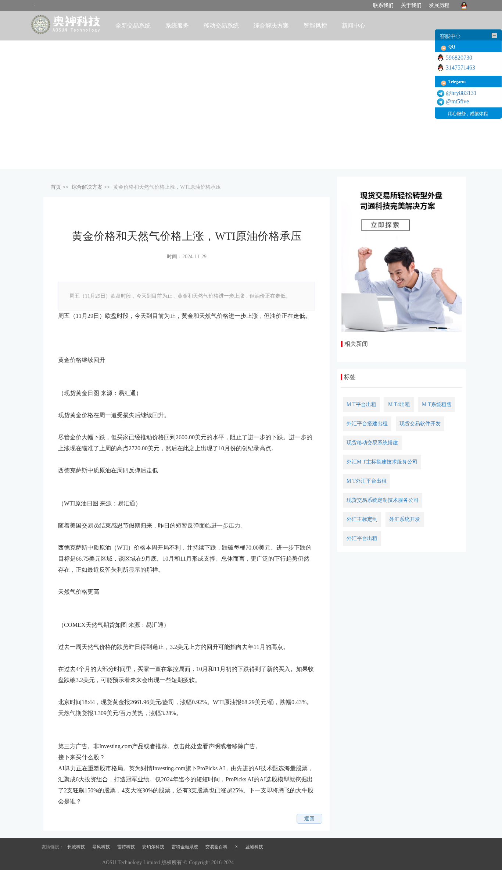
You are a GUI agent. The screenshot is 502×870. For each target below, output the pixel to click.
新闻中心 (353, 25)
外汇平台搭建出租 (367, 423)
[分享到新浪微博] (78, 818)
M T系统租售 (437, 404)
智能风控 (315, 25)
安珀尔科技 (153, 846)
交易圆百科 (216, 846)
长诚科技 (76, 846)
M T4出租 (399, 404)
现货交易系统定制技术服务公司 (383, 500)
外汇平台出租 (362, 538)
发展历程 (439, 5)
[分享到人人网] (102, 818)
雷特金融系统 (185, 846)
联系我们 (383, 5)
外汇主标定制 (362, 519)
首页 (56, 187)
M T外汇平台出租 (367, 481)
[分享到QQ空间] (66, 818)
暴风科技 (101, 846)
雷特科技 (126, 846)
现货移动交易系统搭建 (372, 442)
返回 (309, 818)
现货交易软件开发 (420, 423)
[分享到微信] (114, 818)
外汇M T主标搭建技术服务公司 (382, 462)
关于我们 (411, 5)
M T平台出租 (361, 404)
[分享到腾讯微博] (90, 818)
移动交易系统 (221, 25)
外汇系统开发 (404, 519)
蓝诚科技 (254, 846)
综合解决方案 (87, 187)
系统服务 (177, 25)
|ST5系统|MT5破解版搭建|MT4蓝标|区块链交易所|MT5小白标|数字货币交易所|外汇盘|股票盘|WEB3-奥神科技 (67, 25)
